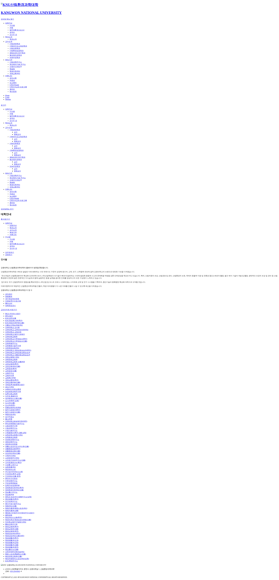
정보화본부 (9, 495)
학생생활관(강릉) (12, 545)
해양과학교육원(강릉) (13, 556)
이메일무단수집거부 (13, 301)
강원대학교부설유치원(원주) (16, 421)
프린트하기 (9, 252)
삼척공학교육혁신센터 (14, 435)
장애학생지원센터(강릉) (14, 490)
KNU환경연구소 (11, 561)
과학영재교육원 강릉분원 (15, 362)
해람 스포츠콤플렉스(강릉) (15, 554)
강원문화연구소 (11, 343)
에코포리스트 (10, 469)
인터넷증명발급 (11, 483)
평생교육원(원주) (12, 531)
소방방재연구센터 (12, 458)
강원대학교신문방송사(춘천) (16, 339)
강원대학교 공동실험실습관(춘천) (18, 350)
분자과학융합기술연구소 (14, 424)
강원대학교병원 (11, 337)
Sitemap (8, 99)
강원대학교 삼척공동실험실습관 (17, 353)
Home (7, 95)
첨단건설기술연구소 (13, 504)
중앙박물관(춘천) (12, 499)
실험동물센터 (10, 467)
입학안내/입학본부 (12, 485)
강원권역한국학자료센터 (14, 552)
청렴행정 (8, 296)
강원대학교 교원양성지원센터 (16, 330)
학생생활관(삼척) (12, 543)
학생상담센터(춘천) (12, 533)
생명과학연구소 (11, 442)
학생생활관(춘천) (12, 538)
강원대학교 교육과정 (13, 332)
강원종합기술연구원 (13, 346)
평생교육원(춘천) (12, 527)
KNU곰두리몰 (10, 318)
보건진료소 (9, 417)
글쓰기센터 (9, 387)
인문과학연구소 (11, 481)
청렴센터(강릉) (11, 506)
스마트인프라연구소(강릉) (15, 460)
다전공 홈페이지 (11, 396)
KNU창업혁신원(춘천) (13, 321)
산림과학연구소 (11, 428)
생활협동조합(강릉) (12, 451)
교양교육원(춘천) (12, 364)
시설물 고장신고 (11, 465)
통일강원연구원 (11, 524)
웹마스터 (8, 303)
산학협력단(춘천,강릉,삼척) (15, 433)
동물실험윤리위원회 (13, 408)
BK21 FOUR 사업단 (12, 314)
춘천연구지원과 (11, 478)
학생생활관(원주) (12, 547)
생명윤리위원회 (11, 444)
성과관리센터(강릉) (12, 453)
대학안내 (8, 223)
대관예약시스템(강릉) (13, 398)
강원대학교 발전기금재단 (15, 334)
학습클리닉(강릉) (12, 549)
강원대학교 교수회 (12, 327)
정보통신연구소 (11, 492)
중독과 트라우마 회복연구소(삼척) (18, 497)
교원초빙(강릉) (11, 371)
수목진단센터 (10, 456)
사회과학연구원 (11, 426)
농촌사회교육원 (11, 394)
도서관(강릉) (10, 403)
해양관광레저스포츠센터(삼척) (17, 559)
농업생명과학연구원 (13, 391)
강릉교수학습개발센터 (14, 325)
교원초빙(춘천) (11, 369)
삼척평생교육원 (11, 437)
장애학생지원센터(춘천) (14, 488)
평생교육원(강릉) (12, 529)
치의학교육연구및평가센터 (15, 522)
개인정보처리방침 (12, 299)
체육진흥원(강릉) (12, 511)
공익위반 (8, 294)
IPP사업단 (9, 316)
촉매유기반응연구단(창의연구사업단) (19, 513)
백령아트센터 (10, 414)
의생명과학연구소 (12, 440)
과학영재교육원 (11, 359)
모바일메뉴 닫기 (7, 209)
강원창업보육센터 (12, 348)
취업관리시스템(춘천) (13, 517)
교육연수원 (9, 375)
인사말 (7, 237)
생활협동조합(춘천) (12, 449)
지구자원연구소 (11, 501)
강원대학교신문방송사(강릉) (16, 341)
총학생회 (8, 515)
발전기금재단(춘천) (12, 410)
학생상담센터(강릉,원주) (14, 536)
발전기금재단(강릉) (12, 412)
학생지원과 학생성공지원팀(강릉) (18, 520)
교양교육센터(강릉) (12, 366)
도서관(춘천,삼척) (12, 401)
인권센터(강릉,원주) (13, 476)
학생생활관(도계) (12, 540)
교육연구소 (9, 373)
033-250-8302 (15, 571)
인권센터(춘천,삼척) (13, 474)
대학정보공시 (10, 306)
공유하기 (8, 255)
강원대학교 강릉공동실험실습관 (17, 355)
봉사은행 (8, 419)
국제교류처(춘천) (12, 380)
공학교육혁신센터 (12, 357)
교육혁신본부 (10, 378)
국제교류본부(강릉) (12, 382)
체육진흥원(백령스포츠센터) (16, 508)
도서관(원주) (10, 405)
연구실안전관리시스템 (14, 472)
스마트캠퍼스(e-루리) (13, 462)
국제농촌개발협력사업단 (14, 385)
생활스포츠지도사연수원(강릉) (17, 446)
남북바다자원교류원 (13, 389)
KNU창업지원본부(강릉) (14, 323)
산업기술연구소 (11, 430)
